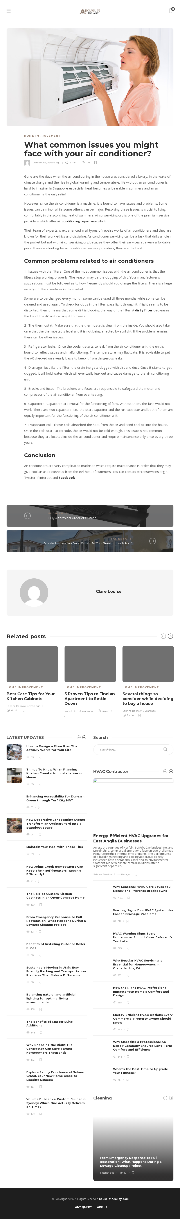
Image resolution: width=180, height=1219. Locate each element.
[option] (32, 678)
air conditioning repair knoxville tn (82, 221)
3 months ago (122, 874)
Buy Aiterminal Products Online (72, 518)
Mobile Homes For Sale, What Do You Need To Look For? (88, 543)
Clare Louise (39, 162)
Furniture (58, 513)
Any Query (83, 1207)
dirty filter (144, 310)
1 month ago (107, 1172)
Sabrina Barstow (16, 706)
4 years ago (33, 706)
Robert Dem (71, 711)
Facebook (67, 477)
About (102, 1207)
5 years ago (53, 162)
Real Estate (120, 538)
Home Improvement (42, 135)
